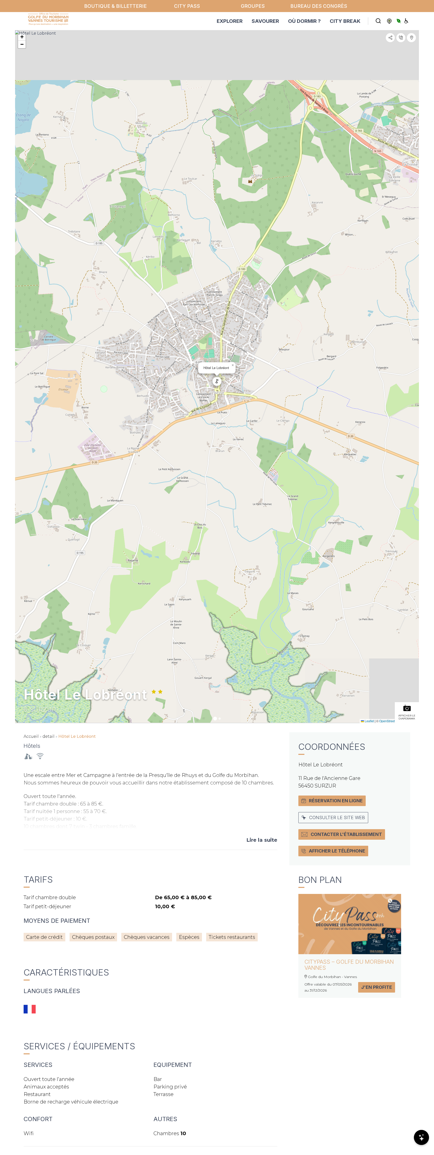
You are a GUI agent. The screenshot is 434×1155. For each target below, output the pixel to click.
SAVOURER (265, 21)
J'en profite (376, 987)
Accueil (31, 736)
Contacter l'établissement (346, 834)
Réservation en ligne (336, 800)
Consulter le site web (337, 817)
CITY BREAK (345, 21)
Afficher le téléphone (337, 851)
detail (48, 736)
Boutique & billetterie (115, 6)
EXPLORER (230, 21)
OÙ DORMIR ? (304, 21)
